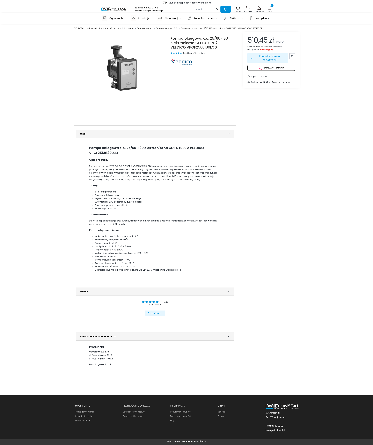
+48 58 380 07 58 (274, 425)
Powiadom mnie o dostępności (269, 58)
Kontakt (222, 411)
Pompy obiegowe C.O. (166, 28)
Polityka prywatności (180, 416)
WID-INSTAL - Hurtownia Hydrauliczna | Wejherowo (97, 28)
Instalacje (129, 28)
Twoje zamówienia (84, 411)
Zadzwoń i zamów (274, 67)
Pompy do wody (145, 28)
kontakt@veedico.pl (100, 364)
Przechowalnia (82, 420)
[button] (225, 9)
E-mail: (149, 10)
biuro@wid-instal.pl (275, 430)
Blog (172, 420)
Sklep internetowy (185, 441)
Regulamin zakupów (180, 411)
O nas (221, 416)
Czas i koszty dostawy (134, 411)
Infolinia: (146, 7)
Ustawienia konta (84, 416)
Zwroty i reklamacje (132, 416)
